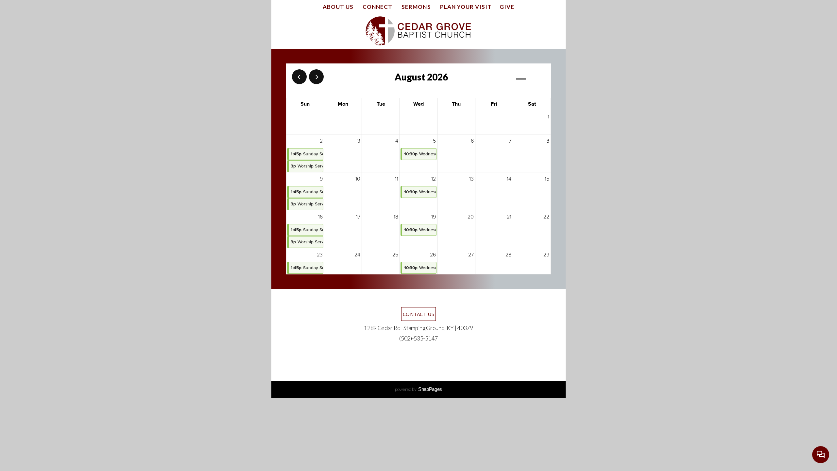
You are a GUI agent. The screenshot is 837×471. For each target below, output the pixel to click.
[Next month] (316, 76)
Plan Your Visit (466, 6)
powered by (418, 389)
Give (507, 6)
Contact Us (418, 314)
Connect (378, 6)
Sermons (416, 6)
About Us (339, 6)
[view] (521, 77)
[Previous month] (299, 76)
